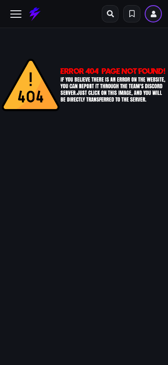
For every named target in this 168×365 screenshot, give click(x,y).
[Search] (110, 13)
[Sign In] (153, 13)
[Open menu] (16, 14)
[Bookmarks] (131, 13)
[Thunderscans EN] (35, 14)
